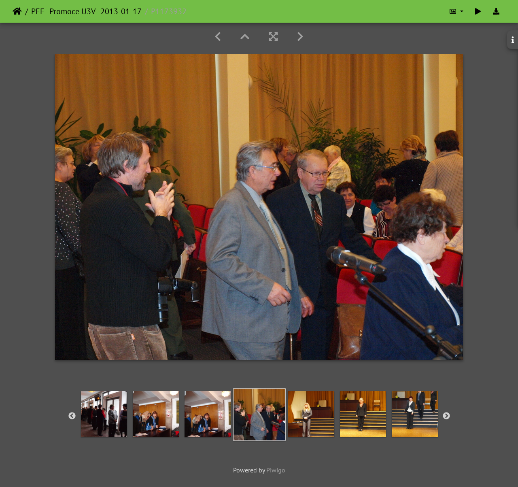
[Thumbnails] (245, 36)
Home (17, 11)
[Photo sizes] (456, 11)
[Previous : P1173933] (218, 36)
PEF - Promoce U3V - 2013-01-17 (86, 11)
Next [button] (446, 416)
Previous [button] (72, 416)
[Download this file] (496, 11)
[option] (104, 414)
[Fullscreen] (273, 36)
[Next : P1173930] (300, 36)
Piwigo (275, 470)
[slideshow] (478, 11)
